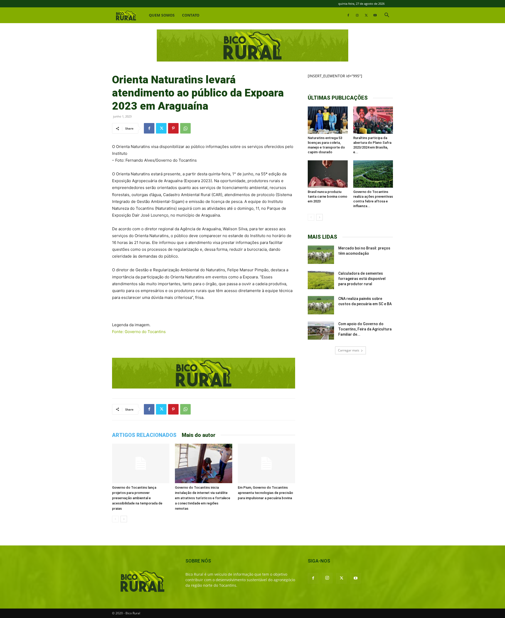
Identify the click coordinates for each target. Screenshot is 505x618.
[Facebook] (348, 15)
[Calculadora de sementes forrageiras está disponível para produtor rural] (321, 280)
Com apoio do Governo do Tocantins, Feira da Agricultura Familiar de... (365, 329)
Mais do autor (198, 435)
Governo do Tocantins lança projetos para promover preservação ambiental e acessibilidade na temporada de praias (137, 498)
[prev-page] (115, 519)
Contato (190, 15)
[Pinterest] (173, 128)
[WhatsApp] (185, 128)
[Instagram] (357, 15)
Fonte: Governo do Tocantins (139, 331)
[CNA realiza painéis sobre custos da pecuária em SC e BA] (321, 305)
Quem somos (162, 15)
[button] (386, 15)
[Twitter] (366, 15)
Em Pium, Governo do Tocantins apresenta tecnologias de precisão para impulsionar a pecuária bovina (265, 493)
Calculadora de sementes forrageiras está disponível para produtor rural (362, 278)
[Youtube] (375, 15)
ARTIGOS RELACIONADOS (144, 435)
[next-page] (123, 519)
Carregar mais (348, 350)
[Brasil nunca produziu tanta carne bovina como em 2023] (328, 174)
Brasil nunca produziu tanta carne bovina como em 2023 (327, 196)
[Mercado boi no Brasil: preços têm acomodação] (321, 255)
